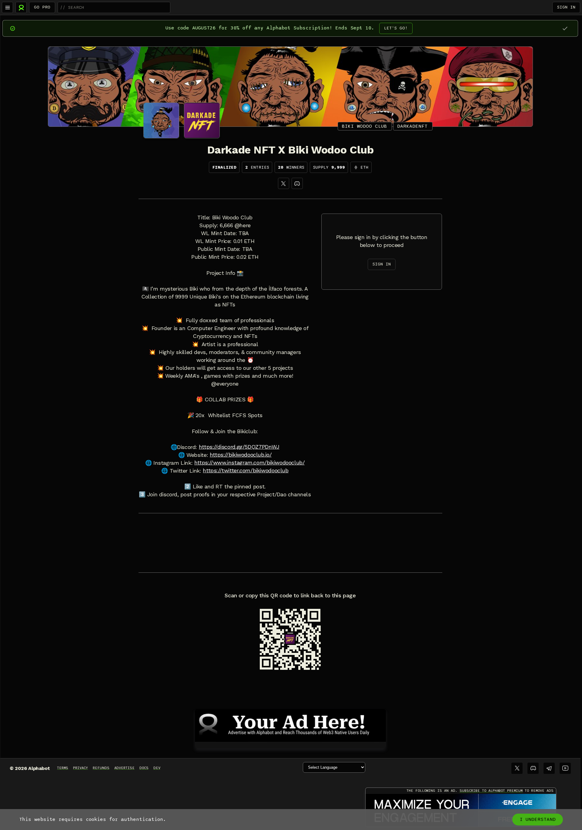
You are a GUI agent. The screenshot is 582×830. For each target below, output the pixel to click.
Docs (144, 768)
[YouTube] (565, 768)
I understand (538, 819)
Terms (62, 768)
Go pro (42, 7)
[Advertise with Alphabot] (290, 724)
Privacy (80, 768)
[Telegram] (549, 768)
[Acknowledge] (564, 28)
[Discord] (297, 183)
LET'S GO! (396, 28)
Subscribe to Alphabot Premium (491, 790)
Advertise (124, 768)
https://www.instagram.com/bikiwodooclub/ (249, 462)
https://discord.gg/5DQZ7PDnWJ (239, 447)
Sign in (566, 7)
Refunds (101, 768)
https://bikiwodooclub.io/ (241, 454)
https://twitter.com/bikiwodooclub (245, 470)
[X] (283, 183)
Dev (156, 768)
